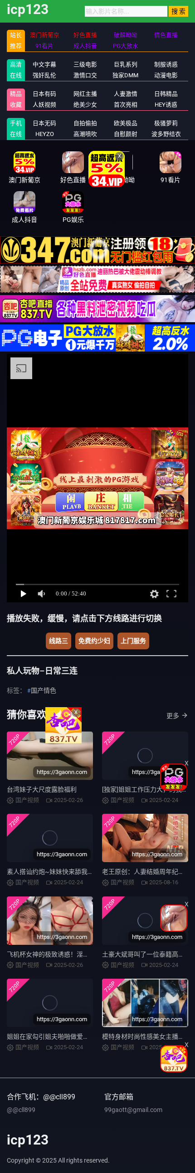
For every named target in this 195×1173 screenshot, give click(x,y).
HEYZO (44, 134)
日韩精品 (166, 93)
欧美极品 (125, 123)
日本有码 (44, 93)
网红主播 (85, 93)
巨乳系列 (125, 64)
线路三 (58, 640)
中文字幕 (44, 64)
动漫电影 (166, 75)
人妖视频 (44, 104)
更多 (172, 715)
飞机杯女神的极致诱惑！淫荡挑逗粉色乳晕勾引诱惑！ (83, 954)
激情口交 (85, 75)
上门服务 (133, 640)
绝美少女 (85, 104)
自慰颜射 (125, 134)
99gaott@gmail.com (133, 1109)
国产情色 (43, 690)
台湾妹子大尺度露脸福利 (42, 789)
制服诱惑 (166, 64)
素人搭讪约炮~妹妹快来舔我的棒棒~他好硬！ (71, 871)
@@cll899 (21, 1109)
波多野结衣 (166, 134)
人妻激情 (125, 93)
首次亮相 (125, 104)
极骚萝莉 (166, 123)
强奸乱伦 (44, 75)
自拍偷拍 (85, 123)
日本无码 (44, 123)
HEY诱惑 (166, 104)
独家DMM (125, 75)
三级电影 (85, 64)
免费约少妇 (94, 640)
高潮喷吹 (85, 134)
